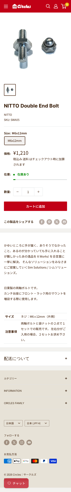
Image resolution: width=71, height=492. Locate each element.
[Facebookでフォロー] (6, 442)
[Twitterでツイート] (57, 222)
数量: (7, 192)
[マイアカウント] (56, 6)
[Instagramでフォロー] (21, 442)
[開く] (48, 6)
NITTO (8, 115)
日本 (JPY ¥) (33, 423)
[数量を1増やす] (38, 192)
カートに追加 (35, 206)
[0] (63, 6)
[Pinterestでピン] (49, 222)
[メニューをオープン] (6, 6)
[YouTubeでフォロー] (29, 442)
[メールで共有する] (64, 222)
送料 (26, 159)
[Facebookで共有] (42, 222)
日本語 (10, 423)
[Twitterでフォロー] (14, 442)
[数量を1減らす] (17, 192)
